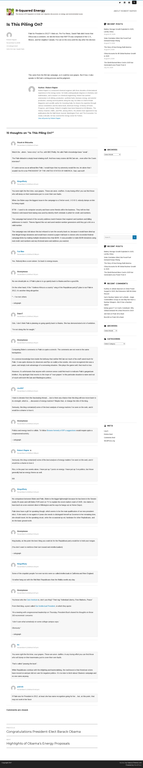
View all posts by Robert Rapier (49, 118)
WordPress (138, 765)
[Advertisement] (63, 58)
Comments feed (109, 437)
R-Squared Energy (30, 10)
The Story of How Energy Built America (117, 47)
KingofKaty (22, 181)
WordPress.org (109, 441)
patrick (20, 687)
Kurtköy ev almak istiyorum (113, 289)
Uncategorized (12, 46)
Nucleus (122, 763)
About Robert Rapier (125, 11)
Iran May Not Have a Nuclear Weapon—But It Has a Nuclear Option (119, 302)
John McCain (11, 49)
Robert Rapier (11, 40)
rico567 (20, 388)
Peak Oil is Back (118, 314)
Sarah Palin (20, 49)
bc (18, 645)
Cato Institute (32, 600)
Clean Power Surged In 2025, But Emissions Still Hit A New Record (120, 291)
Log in (106, 431)
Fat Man (20, 251)
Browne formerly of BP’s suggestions (61, 430)
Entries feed (108, 434)
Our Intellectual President (45, 606)
